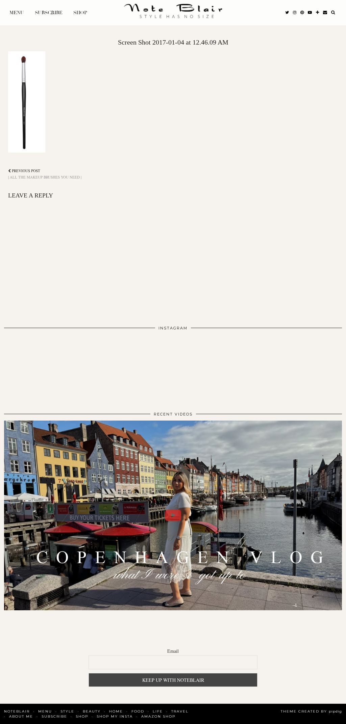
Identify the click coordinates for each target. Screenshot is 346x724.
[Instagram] (38, 368)
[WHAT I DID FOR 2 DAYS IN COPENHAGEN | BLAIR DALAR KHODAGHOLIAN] (173, 516)
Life (158, 711)
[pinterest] (302, 12)
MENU (16, 13)
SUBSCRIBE (49, 13)
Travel (180, 711)
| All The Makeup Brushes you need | (44, 174)
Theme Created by (311, 711)
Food (137, 711)
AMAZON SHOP (158, 716)
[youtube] (310, 12)
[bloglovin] (317, 12)
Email (173, 651)
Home (116, 711)
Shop (80, 13)
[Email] (325, 12)
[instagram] (294, 12)
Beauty (92, 711)
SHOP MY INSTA (115, 716)
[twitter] (287, 12)
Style (67, 711)
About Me (21, 716)
